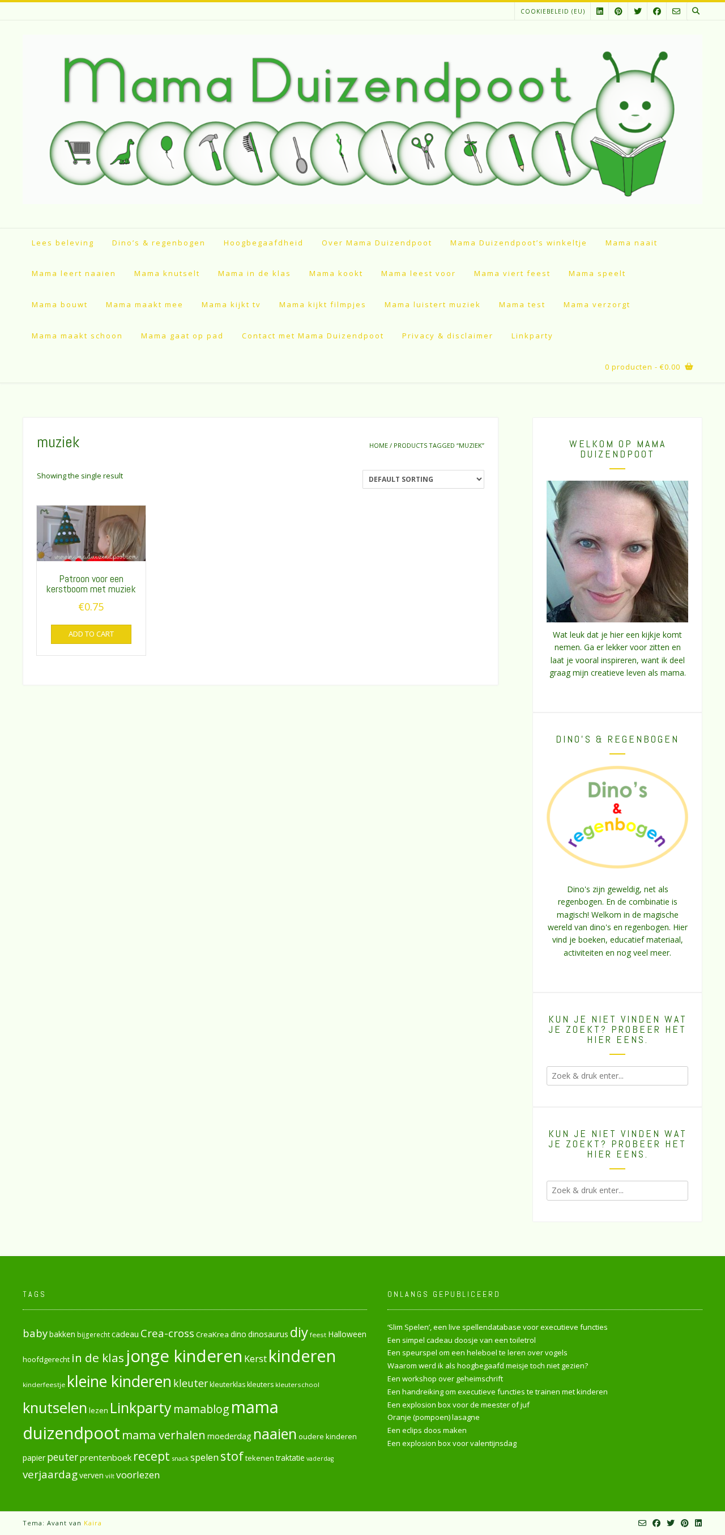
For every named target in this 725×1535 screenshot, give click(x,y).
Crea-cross (167, 1333)
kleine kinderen (119, 1381)
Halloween (347, 1334)
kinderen (302, 1356)
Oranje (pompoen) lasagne (433, 1417)
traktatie (290, 1458)
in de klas (97, 1358)
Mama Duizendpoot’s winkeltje (518, 243)
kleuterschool (297, 1384)
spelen (204, 1457)
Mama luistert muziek (433, 304)
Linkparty (532, 335)
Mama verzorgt (597, 304)
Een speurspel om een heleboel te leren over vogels (477, 1352)
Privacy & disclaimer (447, 335)
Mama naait (631, 243)
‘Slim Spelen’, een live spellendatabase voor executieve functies (497, 1327)
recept (151, 1456)
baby (35, 1333)
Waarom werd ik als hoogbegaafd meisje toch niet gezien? (487, 1365)
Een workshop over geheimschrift (445, 1378)
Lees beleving (63, 243)
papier (34, 1457)
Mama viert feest (512, 273)
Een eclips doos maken (427, 1430)
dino (238, 1334)
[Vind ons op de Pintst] (618, 11)
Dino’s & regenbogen (159, 243)
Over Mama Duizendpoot (377, 243)
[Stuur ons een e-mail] (676, 11)
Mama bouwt (60, 304)
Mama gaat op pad (182, 335)
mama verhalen (164, 1435)
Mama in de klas (254, 273)
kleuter (190, 1383)
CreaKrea (212, 1334)
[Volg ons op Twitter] (637, 11)
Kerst (255, 1358)
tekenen (259, 1458)
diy (299, 1331)
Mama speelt (597, 273)
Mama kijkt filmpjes (322, 304)
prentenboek (105, 1457)
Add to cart (91, 634)
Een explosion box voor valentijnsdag (452, 1443)
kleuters (260, 1384)
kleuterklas (227, 1384)
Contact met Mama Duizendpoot (313, 335)
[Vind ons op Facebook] (657, 11)
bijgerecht (93, 1334)
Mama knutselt (167, 273)
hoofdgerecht (46, 1359)
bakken (62, 1334)
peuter (62, 1457)
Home (378, 445)
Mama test (522, 304)
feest (318, 1334)
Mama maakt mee (145, 304)
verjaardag (50, 1474)
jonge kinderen (184, 1356)
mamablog (201, 1409)
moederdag (229, 1436)
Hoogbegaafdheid (264, 243)
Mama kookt (336, 273)
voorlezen (138, 1474)
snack (180, 1458)
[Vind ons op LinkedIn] (600, 11)
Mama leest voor (418, 273)
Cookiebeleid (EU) (553, 11)
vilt (109, 1476)
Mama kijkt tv (231, 304)
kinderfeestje (44, 1384)
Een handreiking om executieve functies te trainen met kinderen (497, 1391)
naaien (275, 1433)
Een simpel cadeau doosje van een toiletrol (461, 1340)
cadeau (125, 1333)
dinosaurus (268, 1334)
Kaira (93, 1523)
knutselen (55, 1407)
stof (232, 1456)
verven (91, 1475)
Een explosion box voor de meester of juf (458, 1405)
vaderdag (320, 1458)
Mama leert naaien (74, 273)
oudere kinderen (327, 1436)
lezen (98, 1410)
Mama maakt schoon (77, 335)
